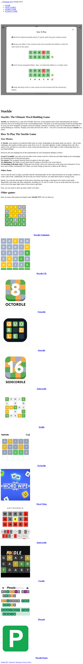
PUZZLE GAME (11, 11)
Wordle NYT (4, 662)
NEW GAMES (10, 7)
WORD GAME (10, 9)
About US (12, 662)
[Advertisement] (41, 19)
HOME (7, 5)
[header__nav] (2, 2)
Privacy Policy (27, 662)
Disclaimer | (19, 662)
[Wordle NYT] (8, 2)
